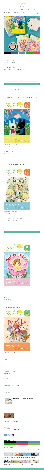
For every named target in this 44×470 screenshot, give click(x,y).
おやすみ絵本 (15, 440)
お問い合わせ (35, 9)
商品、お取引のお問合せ (7, 427)
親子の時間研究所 (36, 440)
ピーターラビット (22, 440)
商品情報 (22, 9)
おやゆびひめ (19, 440)
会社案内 (15, 9)
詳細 (22, 80)
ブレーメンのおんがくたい (27, 440)
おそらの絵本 (6, 440)
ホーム (9, 9)
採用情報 (28, 9)
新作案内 (9, 440)
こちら (15, 429)
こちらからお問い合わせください (15, 421)
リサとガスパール (32, 440)
